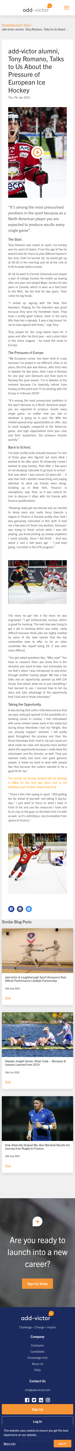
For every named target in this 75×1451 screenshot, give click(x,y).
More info (9, 1443)
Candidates (38, 1351)
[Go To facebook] (27, 1400)
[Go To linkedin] (41, 1400)
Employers (37, 1345)
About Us (37, 1363)
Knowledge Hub (38, 1357)
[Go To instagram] (48, 1400)
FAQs (37, 1370)
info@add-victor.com (37, 1390)
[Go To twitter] (34, 1400)
